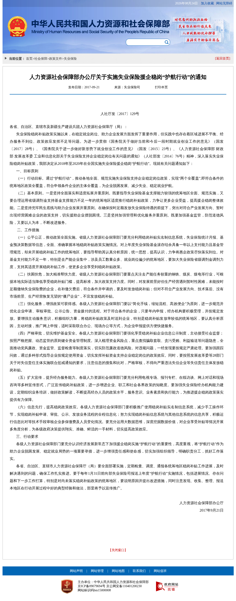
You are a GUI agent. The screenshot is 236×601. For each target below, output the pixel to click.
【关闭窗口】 (118, 550)
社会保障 (40, 58)
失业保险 (70, 58)
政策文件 (55, 58)
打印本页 (161, 87)
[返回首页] (222, 58)
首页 (29, 58)
